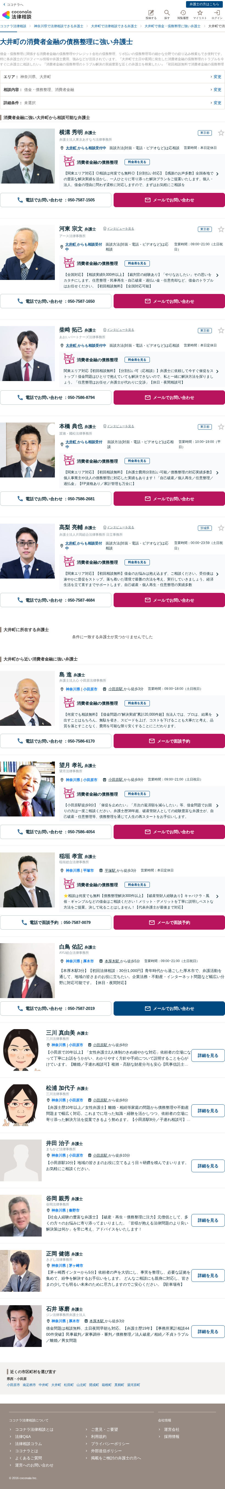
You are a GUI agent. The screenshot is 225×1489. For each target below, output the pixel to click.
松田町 (69, 1385)
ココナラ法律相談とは (34, 1429)
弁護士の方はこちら (204, 4)
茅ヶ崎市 (76, 1265)
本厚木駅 (112, 961)
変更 (217, 76)
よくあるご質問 (28, 1458)
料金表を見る (137, 161)
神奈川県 (73, 689)
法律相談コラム (28, 1443)
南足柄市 (29, 1385)
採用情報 (171, 1436)
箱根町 (107, 1385)
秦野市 (74, 1210)
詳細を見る (208, 1055)
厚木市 (88, 961)
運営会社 (171, 1429)
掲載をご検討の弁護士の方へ (116, 1458)
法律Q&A (23, 1436)
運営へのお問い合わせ (34, 1465)
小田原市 (90, 689)
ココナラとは (26, 1451)
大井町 (72, 148)
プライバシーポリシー (110, 1443)
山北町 (81, 1385)
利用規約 (98, 1436)
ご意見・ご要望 (104, 1429)
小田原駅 (116, 689)
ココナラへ (15, 5)
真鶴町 (119, 1385)
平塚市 (88, 870)
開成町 (94, 1385)
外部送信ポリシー (106, 1451)
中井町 (44, 1385)
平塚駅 (111, 870)
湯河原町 (133, 1385)
